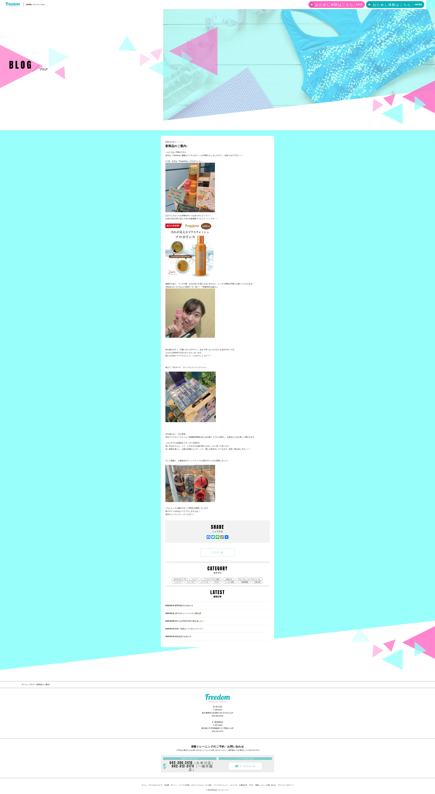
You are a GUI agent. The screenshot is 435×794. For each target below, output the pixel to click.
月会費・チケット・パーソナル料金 (177, 785)
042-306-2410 (217, 716)
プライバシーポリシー (285, 785)
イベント (195, 579)
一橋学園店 (244, 582)
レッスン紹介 (229, 582)
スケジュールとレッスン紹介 (201, 785)
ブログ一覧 (217, 552)
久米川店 (257, 582)
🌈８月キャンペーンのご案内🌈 (183, 613)
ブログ (216, 582)
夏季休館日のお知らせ (179, 605)
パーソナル (204, 582)
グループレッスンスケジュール (249, 579)
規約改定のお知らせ (178, 636)
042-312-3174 (217, 731)
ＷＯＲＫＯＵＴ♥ (180, 579)
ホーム (25, 684)
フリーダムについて (155, 785)
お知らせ (229, 579)
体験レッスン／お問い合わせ (265, 785)
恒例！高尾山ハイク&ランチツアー (184, 629)
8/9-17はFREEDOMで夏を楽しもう (184, 621)
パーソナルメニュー (221, 785)
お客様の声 (243, 785)
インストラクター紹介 (212, 579)
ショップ (180, 142)
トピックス (191, 582)
